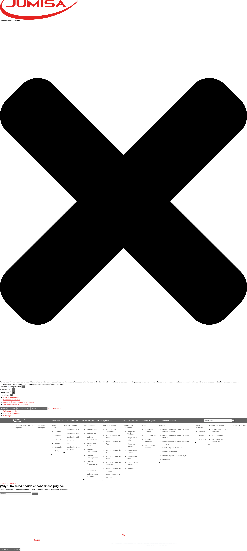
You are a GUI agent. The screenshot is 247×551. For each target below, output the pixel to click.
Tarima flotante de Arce (113, 436)
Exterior (145, 425)
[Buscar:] (15, 493)
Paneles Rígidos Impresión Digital (174, 455)
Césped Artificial (151, 435)
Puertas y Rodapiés (199, 426)
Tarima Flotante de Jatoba (113, 476)
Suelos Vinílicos (89, 425)
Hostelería (59, 451)
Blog (51, 524)
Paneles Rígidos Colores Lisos (173, 448)
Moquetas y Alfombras (128, 426)
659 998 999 (89, 420)
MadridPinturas (57, 420)
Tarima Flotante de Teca (113, 457)
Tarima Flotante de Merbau (113, 470)
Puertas (202, 432)
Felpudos (130, 469)
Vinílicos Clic (91, 433)
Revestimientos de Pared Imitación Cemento (175, 443)
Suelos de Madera (109, 425)
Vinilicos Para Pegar (92, 444)
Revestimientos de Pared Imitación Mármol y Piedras (175, 430)
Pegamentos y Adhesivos (217, 440)
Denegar (12, 408)
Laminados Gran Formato (73, 448)
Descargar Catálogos (168, 420)
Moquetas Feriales (131, 445)
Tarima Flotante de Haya (113, 451)
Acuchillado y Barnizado (111, 430)
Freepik (37, 540)
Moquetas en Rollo (132, 439)
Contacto (53, 522)
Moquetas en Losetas (132, 451)
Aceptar (4, 408)
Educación (58, 435)
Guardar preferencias (39, 408)
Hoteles (57, 443)
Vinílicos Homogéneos (92, 450)
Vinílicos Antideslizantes (92, 463)
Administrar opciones (11, 397)
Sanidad (58, 432)
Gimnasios (58, 447)
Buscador (242, 425)
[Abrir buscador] (233, 420)
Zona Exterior (96, 529)
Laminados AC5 (73, 433)
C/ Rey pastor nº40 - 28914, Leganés (200, 515)
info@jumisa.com (106, 420)
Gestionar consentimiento (10, 549)
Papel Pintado (167, 459)
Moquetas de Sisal (132, 457)
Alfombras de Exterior (132, 463)
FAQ (51, 515)
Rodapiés (202, 435)
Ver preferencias (23, 408)
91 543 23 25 (150, 546)
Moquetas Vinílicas (131, 433)
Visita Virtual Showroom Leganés (143, 420)
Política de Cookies (10, 411)
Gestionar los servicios (11, 400)
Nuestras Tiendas (55, 520)
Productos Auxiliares (216, 425)
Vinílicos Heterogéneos (92, 456)
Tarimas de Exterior (149, 430)
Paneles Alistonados (170, 452)
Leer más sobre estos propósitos (15, 404)
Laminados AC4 (73, 429)
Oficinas (58, 439)
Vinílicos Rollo (92, 429)
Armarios (202, 439)
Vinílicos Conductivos (91, 469)
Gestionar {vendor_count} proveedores (18, 402)
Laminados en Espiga (72, 442)
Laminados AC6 (73, 437)
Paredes (162, 425)
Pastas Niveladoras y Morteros (220, 430)
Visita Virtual (54, 517)
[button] (123, 201)
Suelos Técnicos (55, 426)
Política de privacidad (11, 413)
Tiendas (122, 420)
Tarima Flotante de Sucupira (113, 463)
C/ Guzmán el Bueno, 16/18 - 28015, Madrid (202, 517)
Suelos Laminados (70, 425)
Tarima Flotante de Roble (113, 443)
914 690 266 (74, 420)
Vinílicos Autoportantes (92, 438)
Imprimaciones (217, 435)
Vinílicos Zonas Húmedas (92, 475)
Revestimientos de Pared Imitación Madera (175, 436)
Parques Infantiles (148, 440)
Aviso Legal (7, 416)
